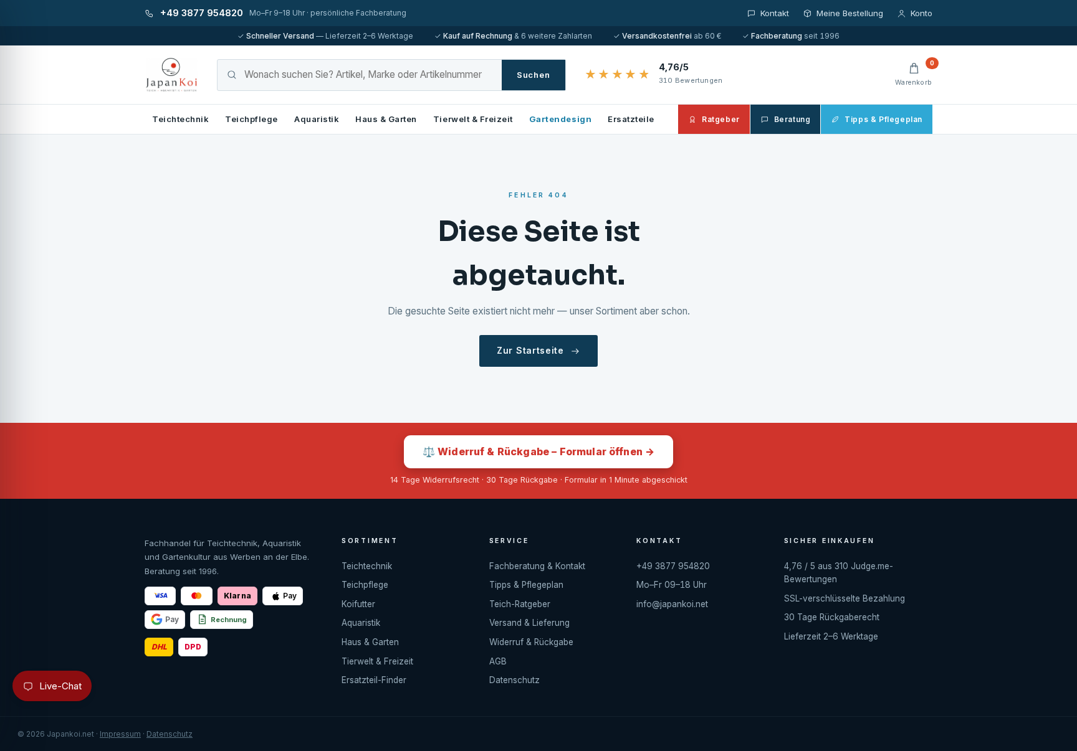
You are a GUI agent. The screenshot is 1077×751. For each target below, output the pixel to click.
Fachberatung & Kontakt (537, 566)
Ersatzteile (631, 119)
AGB (498, 661)
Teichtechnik (180, 119)
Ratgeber (721, 119)
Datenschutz (514, 680)
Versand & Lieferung (529, 623)
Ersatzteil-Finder (374, 680)
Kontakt (774, 13)
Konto (921, 13)
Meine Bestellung (849, 13)
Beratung (792, 119)
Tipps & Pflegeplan (883, 119)
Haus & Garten (386, 119)
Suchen (533, 75)
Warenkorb (913, 74)
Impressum (120, 734)
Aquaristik (316, 119)
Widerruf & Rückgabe (531, 642)
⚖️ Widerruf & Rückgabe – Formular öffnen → (539, 451)
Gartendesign (560, 119)
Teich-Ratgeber (519, 604)
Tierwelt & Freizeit (473, 119)
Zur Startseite (530, 350)
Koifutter (358, 604)
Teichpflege (251, 119)
